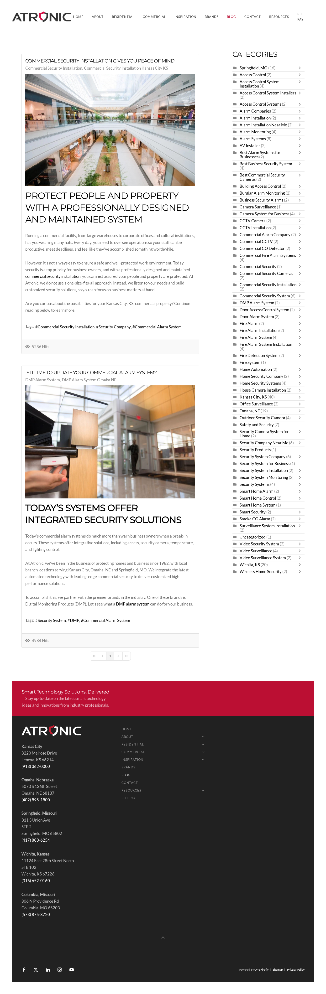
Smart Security (253, 512)
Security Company (115, 327)
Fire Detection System (259, 355)
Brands (212, 17)
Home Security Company (261, 376)
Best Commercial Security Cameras (262, 177)
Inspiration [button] (185, 17)
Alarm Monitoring (255, 131)
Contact (252, 17)
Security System (52, 620)
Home (78, 17)
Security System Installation (264, 470)
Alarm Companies (255, 111)
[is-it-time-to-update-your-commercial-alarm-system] (110, 442)
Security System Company (262, 456)
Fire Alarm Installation (259, 330)
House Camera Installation (263, 390)
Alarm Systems (253, 138)
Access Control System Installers (268, 93)
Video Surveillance (256, 551)
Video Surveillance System (263, 557)
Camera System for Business (265, 214)
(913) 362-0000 (35, 766)
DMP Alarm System (42, 380)
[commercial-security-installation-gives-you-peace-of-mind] (110, 130)
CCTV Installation (255, 227)
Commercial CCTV (256, 241)
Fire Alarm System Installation (266, 344)
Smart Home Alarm (256, 491)
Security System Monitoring (264, 477)
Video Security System (259, 544)
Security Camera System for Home (264, 433)
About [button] (98, 17)
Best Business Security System (266, 163)
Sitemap (278, 969)
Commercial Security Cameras (266, 273)
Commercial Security (258, 266)
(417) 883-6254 (35, 840)
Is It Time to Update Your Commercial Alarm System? (91, 372)
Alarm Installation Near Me (263, 125)
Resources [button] (279, 17)
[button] (163, 938)
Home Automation (256, 369)
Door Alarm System (257, 316)
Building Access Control (260, 186)
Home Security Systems (260, 383)
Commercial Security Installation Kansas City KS (126, 68)
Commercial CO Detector (262, 248)
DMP (74, 620)
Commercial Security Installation (53, 68)
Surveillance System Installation (267, 525)
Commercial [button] (154, 17)
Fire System (250, 362)
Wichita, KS (250, 564)
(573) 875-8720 (35, 914)
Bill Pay (301, 16)
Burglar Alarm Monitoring (262, 193)
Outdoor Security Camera (262, 417)
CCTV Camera (253, 220)
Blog (231, 17)
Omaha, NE (250, 411)
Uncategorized (253, 537)
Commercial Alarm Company (265, 234)
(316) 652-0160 (35, 880)
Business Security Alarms (261, 200)
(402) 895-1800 (35, 799)
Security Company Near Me (264, 442)
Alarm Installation (255, 118)
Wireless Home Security (261, 571)
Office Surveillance (256, 404)
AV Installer (250, 145)
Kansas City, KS (253, 397)
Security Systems (254, 484)
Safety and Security (257, 424)
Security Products (255, 449)
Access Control (253, 74)
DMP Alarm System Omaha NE (89, 380)
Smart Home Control (258, 498)
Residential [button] (123, 17)
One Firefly (261, 969)
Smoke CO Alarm (255, 519)
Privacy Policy (296, 969)
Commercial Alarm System (158, 327)
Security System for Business (264, 463)
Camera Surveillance (258, 207)
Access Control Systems (260, 104)
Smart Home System (257, 505)
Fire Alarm (249, 323)
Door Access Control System (264, 309)
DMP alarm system (132, 604)
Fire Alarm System (256, 337)
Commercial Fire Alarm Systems (268, 255)
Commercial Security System (265, 296)
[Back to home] (42, 17)
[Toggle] (301, 68)
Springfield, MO (254, 68)
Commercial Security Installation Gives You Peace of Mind (99, 61)
